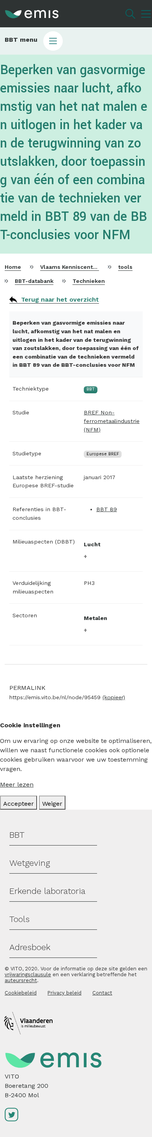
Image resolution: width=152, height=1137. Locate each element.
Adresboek (29, 947)
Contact (102, 993)
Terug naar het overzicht (60, 299)
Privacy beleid (64, 993)
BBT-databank (34, 281)
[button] (76, 41)
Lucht (92, 544)
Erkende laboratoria (47, 891)
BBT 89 (106, 509)
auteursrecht (21, 980)
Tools (19, 919)
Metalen (95, 618)
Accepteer (18, 803)
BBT (17, 835)
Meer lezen (17, 784)
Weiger (52, 803)
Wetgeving (29, 863)
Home (13, 267)
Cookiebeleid (21, 993)
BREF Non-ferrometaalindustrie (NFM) (112, 420)
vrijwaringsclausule (28, 974)
